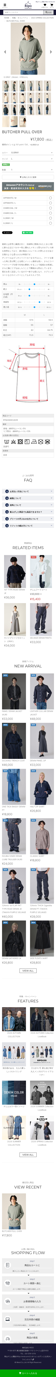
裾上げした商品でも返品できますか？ (24, 512)
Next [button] (52, 52)
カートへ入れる (29, 1373)
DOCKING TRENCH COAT (13, 760)
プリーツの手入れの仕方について (22, 519)
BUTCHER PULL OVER (12, 1231)
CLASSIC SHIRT (37, 856)
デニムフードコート (38, 590)
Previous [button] (4, 52)
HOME (6, 18)
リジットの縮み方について (19, 525)
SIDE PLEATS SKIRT (39, 958)
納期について (13, 498)
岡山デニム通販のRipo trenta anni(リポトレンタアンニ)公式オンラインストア (28, 1357)
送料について (13, 505)
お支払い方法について (17, 491)
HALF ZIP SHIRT (37, 806)
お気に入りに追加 (29, 177)
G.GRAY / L (8, 223)
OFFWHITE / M (9, 198)
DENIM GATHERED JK (11, 958)
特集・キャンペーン (20, 18)
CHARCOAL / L (9, 213)
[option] (28, 51)
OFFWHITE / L (9, 203)
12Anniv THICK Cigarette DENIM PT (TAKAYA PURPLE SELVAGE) (41, 908)
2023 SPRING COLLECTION (42, 18)
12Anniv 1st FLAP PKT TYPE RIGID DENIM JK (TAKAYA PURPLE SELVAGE (14, 908)
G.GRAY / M (8, 218)
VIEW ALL (28, 970)
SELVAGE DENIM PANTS (41, 638)
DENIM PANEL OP (38, 760)
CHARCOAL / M (10, 208)
